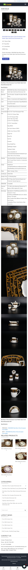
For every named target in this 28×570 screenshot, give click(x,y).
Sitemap (14, 563)
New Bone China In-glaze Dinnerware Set (11, 485)
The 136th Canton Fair (7, 522)
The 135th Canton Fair (7, 525)
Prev (4, 20)
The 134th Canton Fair (7, 528)
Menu (17, 569)
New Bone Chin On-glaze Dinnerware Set (11, 495)
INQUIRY (6, 58)
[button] (24, 566)
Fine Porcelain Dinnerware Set (9, 497)
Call (10, 569)
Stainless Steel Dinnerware (8, 500)
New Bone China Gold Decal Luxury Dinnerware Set (14, 488)
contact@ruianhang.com (21, 1)
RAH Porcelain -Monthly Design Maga (10, 531)
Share (3, 569)
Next (24, 20)
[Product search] (25, 510)
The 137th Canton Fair (7, 519)
